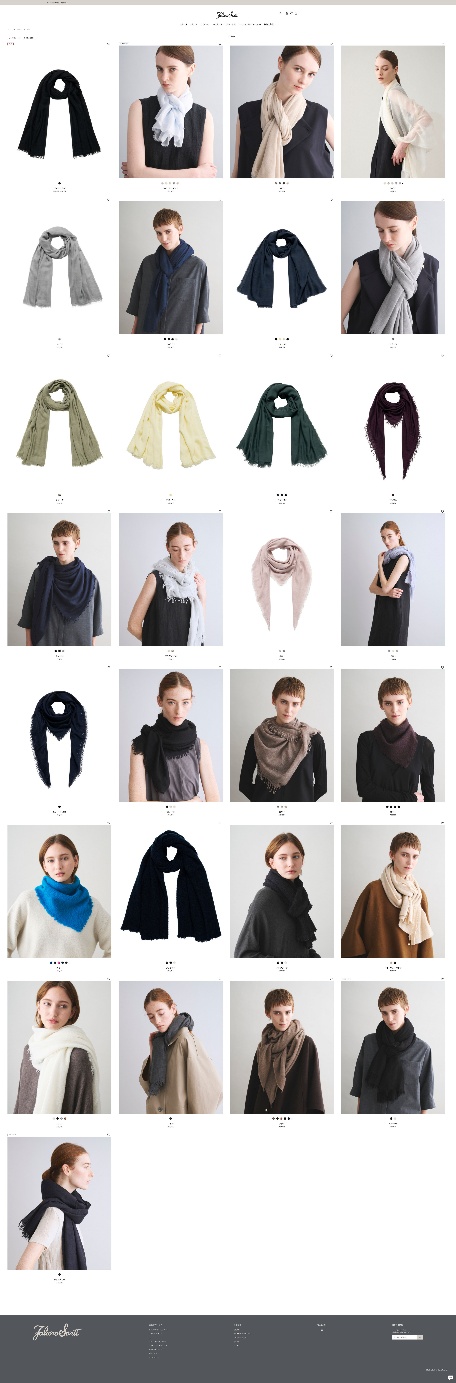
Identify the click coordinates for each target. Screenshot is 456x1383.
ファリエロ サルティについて (158, 1330)
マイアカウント (154, 1357)
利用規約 (236, 1341)
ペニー (282, 656)
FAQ (150, 1338)
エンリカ (393, 500)
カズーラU (281, 344)
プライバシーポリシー (241, 1338)
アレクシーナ (282, 967)
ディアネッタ (59, 188)
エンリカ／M (170, 656)
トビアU (170, 344)
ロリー (282, 811)
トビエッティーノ (170, 188)
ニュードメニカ (59, 811)
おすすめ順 (12, 38)
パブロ (59, 1123)
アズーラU (170, 500)
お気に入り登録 (108, 44)
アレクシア (170, 967)
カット (393, 811)
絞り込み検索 (28, 38)
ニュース (236, 1345)
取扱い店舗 (268, 24)
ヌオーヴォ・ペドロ (393, 967)
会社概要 (236, 1330)
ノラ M (171, 1123)
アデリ (282, 1123)
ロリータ (170, 811)
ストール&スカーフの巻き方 (158, 1345)
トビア (282, 188)
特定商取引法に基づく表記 (242, 1334)
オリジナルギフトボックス (157, 1341)
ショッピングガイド (155, 1334)
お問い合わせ (153, 1353)
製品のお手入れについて (157, 1349)
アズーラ (393, 344)
